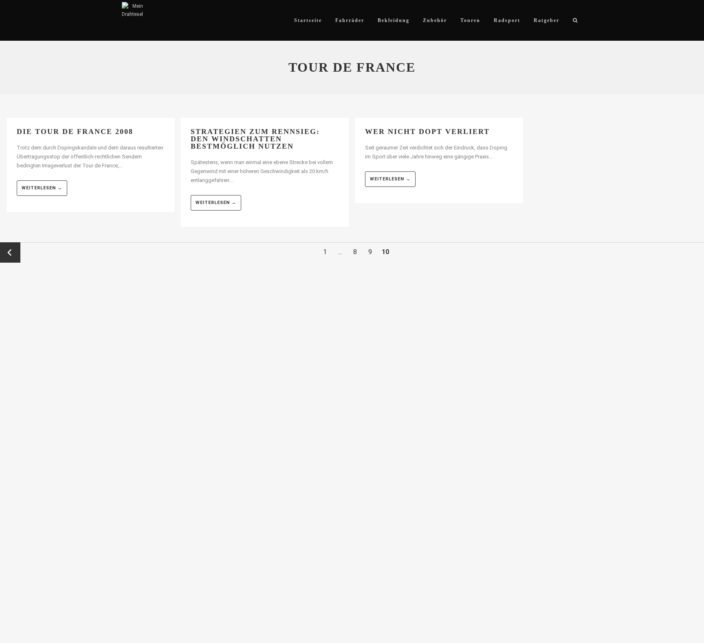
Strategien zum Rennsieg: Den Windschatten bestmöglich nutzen (255, 139)
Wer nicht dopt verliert (427, 131)
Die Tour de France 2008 (75, 131)
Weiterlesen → (42, 188)
